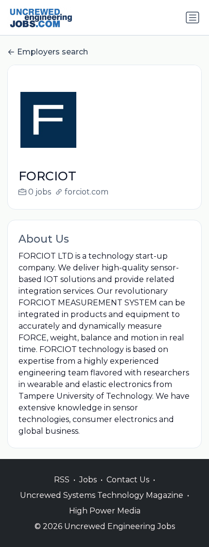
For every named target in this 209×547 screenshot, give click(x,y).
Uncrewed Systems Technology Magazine (101, 495)
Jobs (88, 479)
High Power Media (104, 510)
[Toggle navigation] (192, 17)
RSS (62, 479)
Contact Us (127, 479)
